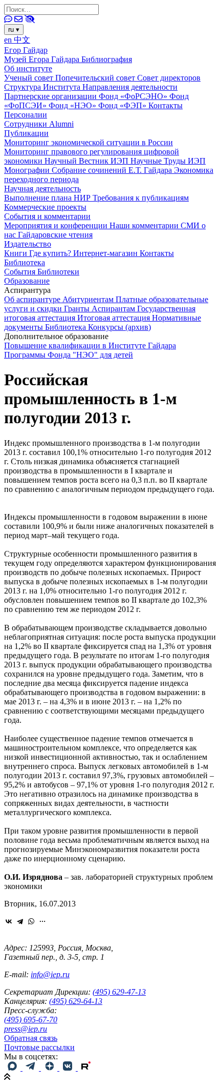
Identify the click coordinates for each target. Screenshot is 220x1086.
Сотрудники (26, 124)
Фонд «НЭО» (73, 105)
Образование (27, 281)
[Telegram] (20, 921)
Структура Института (43, 87)
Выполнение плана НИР (48, 197)
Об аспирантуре (33, 299)
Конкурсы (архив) (119, 327)
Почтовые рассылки (39, 1047)
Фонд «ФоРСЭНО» (134, 96)
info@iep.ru (50, 974)
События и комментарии (47, 216)
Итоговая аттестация (114, 317)
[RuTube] (86, 1067)
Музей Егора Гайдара (42, 59)
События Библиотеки (41, 271)
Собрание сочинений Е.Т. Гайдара (113, 170)
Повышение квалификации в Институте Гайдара (90, 345)
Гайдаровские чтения (55, 234)
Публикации (26, 133)
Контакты (165, 105)
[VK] (68, 1067)
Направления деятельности (130, 87)
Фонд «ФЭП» (123, 105)
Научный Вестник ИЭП (87, 160)
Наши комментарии (145, 225)
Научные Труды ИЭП (168, 160)
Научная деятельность (42, 188)
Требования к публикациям (141, 197)
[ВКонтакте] (8, 921)
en (9, 39)
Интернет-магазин (106, 253)
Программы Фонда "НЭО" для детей (68, 354)
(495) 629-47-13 (119, 992)
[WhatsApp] (31, 921)
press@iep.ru (25, 1028)
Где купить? (51, 253)
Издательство (27, 244)
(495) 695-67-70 (30, 1019)
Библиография (106, 59)
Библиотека (24, 262)
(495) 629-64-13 (75, 1001)
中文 (22, 39)
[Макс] (13, 1067)
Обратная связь (30, 1038)
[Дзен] (50, 1067)
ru (13, 29)
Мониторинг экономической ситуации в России (88, 142)
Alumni (61, 124)
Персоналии (25, 114)
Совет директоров (169, 77)
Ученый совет (29, 77)
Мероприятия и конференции (56, 225)
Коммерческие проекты (45, 207)
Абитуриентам (89, 299)
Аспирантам (114, 308)
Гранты (78, 308)
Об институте (28, 68)
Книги (16, 253)
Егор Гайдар (26, 50)
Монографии (28, 170)
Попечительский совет (96, 77)
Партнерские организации (51, 96)
